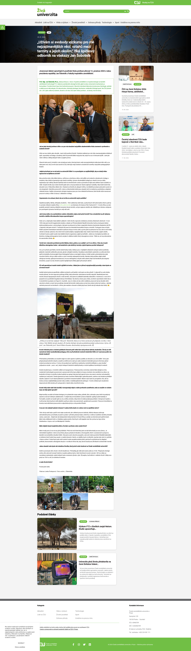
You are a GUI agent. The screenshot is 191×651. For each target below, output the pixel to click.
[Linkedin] (89, 644)
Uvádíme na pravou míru (130, 22)
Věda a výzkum (62, 22)
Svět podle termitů (65, 205)
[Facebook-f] (73, 644)
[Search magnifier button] (128, 11)
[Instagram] (78, 644)
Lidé (49, 32)
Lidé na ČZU (48, 22)
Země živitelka (93, 556)
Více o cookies (20, 647)
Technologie (107, 22)
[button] (2, 27)
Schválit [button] (21, 643)
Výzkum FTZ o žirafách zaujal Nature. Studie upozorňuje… (95, 527)
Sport (117, 22)
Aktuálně (38, 22)
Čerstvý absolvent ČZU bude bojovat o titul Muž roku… (134, 140)
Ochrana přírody (94, 22)
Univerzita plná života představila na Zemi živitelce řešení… (95, 562)
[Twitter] (84, 644)
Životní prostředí (78, 22)
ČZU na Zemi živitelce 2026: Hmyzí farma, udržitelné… (134, 90)
